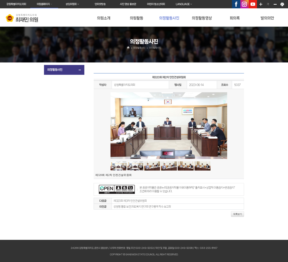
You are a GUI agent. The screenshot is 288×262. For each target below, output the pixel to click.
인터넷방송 (100, 4)
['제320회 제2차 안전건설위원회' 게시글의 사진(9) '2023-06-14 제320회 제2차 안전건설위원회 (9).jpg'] (202, 166)
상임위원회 (71, 4)
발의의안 (267, 18)
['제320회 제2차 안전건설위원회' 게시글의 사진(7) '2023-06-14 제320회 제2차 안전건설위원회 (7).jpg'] (169, 166)
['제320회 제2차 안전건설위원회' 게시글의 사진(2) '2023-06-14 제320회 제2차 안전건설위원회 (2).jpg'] (135, 166)
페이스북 (236, 4)
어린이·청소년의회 (156, 4)
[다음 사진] (223, 125)
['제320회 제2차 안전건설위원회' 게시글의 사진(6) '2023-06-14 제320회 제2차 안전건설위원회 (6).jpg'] (152, 166)
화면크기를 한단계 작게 (275, 4)
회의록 (235, 18)
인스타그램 (244, 4)
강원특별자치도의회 (16, 4)
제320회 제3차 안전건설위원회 (130, 200)
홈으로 (128, 48)
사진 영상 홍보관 (128, 4)
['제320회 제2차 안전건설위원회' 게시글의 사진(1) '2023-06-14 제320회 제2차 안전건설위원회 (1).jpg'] (118, 166)
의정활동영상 (202, 18)
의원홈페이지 (43, 4)
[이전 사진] (114, 125)
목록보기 (237, 214)
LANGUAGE (183, 4)
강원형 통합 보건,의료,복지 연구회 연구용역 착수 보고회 (142, 206)
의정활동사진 (169, 18)
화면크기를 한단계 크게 (260, 4)
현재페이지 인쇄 (282, 4)
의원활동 (136, 18)
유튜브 (253, 4)
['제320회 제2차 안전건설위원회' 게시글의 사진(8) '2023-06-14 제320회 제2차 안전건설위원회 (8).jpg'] (186, 166)
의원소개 (103, 18)
